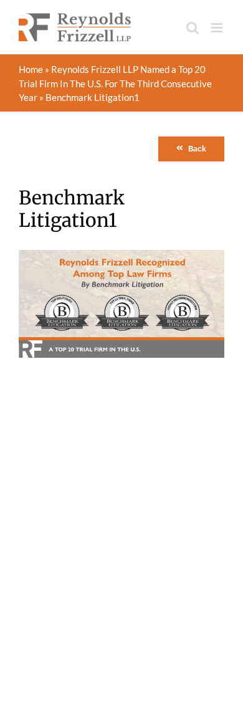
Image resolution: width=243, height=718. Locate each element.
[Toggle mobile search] (192, 27)
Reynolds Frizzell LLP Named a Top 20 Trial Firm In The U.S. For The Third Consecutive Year (115, 83)
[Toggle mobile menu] (217, 27)
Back (197, 149)
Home (31, 69)
